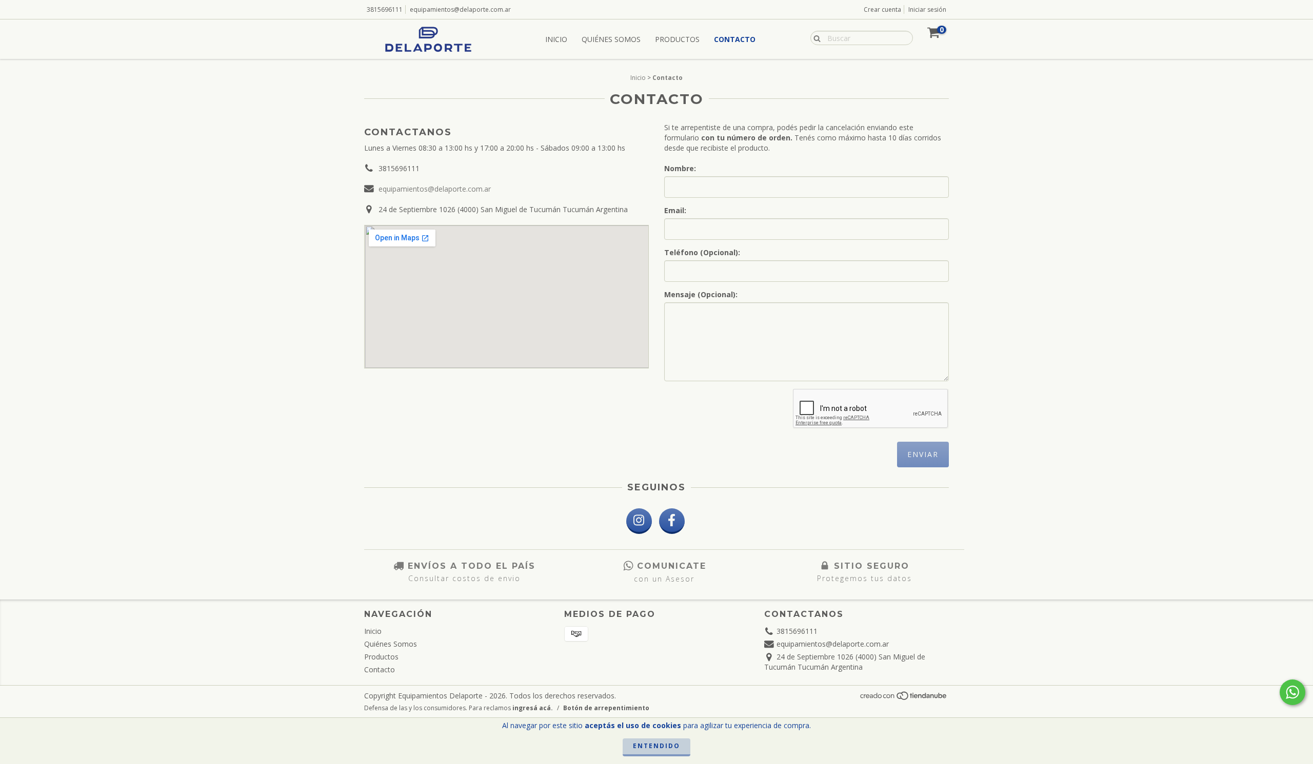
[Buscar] (814, 37)
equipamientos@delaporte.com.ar (460, 9)
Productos (677, 39)
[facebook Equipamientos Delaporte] (672, 521)
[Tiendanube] (904, 698)
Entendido (656, 745)
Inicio (556, 39)
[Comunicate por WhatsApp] (1292, 692)
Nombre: (680, 168)
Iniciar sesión (927, 9)
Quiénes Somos (611, 39)
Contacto (734, 39)
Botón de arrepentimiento (606, 708)
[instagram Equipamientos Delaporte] (639, 521)
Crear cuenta (882, 9)
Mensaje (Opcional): (701, 294)
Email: (675, 210)
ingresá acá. (532, 708)
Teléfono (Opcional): (702, 252)
